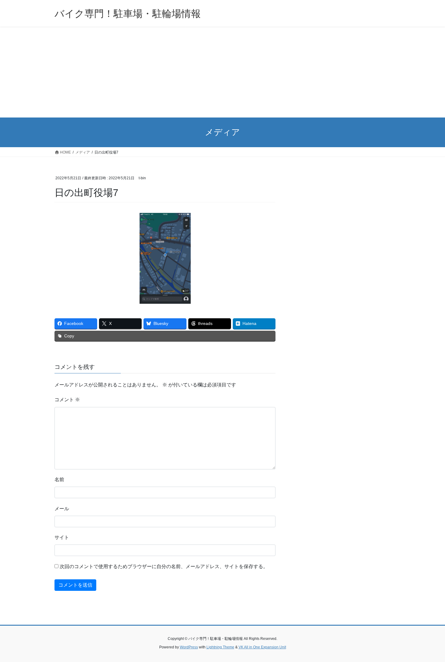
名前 (59, 479)
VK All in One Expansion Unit (262, 647)
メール (61, 508)
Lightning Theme (220, 647)
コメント (67, 399)
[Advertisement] (222, 72)
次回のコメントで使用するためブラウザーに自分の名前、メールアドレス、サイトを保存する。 (164, 566)
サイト (61, 537)
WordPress (189, 647)
